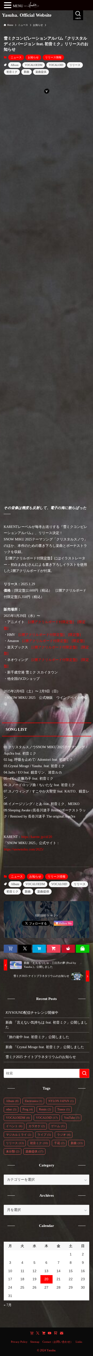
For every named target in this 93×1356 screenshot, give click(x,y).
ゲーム (57, 1126)
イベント (14, 1126)
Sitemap (34, 1341)
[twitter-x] (37, 1333)
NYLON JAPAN (61, 1101)
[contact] (61, 1333)
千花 (59, 1143)
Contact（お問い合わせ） (57, 1341)
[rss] (55, 1333)
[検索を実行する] (84, 1073)
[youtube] (49, 1333)
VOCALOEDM (33, 64)
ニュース (16, 57)
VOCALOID (56, 64)
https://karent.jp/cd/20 (36, 837)
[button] (10, 949)
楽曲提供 (40, 71)
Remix (45, 1109)
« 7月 (8, 1305)
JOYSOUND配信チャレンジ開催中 (31, 1012)
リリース (74, 64)
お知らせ (33, 57)
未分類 (12, 1151)
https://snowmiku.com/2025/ (24, 849)
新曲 (26, 71)
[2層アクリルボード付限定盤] (51, 622)
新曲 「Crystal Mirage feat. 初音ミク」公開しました (44, 1047)
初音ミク (11, 71)
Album (15, 64)
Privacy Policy (19, 1341)
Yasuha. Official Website (26, 15)
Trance (63, 1109)
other (11, 1109)
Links (79, 1341)
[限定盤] (74, 635)
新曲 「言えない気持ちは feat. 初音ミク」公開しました (46, 1025)
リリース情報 (53, 57)
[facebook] (32, 1333)
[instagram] (43, 1333)
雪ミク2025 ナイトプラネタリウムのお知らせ (40, 1057)
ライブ (44, 1134)
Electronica (33, 1101)
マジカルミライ (18, 1134)
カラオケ (37, 1126)
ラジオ (63, 1134)
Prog (28, 1109)
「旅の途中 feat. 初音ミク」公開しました (37, 1037)
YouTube (71, 1117)
